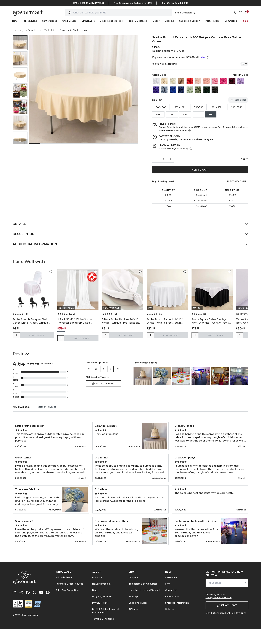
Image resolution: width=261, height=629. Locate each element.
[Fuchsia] (223, 81)
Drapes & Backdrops (111, 21)
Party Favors (212, 21)
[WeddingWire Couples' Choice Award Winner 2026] (28, 604)
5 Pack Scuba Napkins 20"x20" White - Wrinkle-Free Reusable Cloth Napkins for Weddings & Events (121, 321)
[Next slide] (20, 141)
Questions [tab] (48, 407)
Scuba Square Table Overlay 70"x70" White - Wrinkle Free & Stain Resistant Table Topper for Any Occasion (211, 321)
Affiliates (133, 609)
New (14, 21)
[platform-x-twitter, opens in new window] (34, 592)
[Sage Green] (189, 89)
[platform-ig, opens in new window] (14, 592)
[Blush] (198, 81)
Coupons (134, 577)
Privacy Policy (99, 602)
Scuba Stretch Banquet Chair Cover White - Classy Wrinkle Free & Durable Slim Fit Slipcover (32, 321)
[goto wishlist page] (240, 13)
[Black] (215, 89)
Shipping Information (177, 602)
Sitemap (133, 596)
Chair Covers (69, 21)
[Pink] (215, 81)
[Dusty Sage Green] (198, 89)
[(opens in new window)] (18, 604)
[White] (156, 81)
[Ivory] (172, 81)
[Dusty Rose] (206, 81)
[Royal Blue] (172, 89)
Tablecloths (50, 30)
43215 (197, 127)
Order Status (172, 596)
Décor (156, 21)
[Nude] (181, 81)
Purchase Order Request (69, 583)
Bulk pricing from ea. (168, 50)
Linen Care (171, 577)
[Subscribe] (244, 583)
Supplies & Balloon (189, 21)
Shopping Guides (138, 602)
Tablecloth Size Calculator (143, 583)
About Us (97, 577)
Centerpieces (49, 21)
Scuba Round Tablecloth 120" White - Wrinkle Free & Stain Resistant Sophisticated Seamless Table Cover (165, 321)
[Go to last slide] (20, 37)
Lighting (169, 21)
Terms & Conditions (103, 619)
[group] (20, 42)
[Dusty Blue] (164, 89)
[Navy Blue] (181, 89)
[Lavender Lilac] (240, 81)
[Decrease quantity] (156, 158)
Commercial (231, 21)
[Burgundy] (232, 81)
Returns (169, 609)
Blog (94, 590)
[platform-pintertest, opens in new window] (48, 592)
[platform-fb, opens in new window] (28, 592)
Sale (245, 21)
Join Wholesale (64, 577)
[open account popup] (234, 13)
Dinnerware (88, 21)
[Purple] (156, 89)
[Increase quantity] (170, 158)
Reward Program (101, 583)
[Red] (189, 81)
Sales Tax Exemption (67, 590)
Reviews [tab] (21, 407)
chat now (229, 605)
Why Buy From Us (102, 596)
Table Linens (29, 21)
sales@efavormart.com (219, 597)
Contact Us (171, 590)
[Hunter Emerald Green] (206, 89)
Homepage (19, 30)
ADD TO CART (200, 169)
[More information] (189, 130)
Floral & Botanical (138, 21)
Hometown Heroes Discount (144, 590)
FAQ (167, 583)
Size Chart (240, 100)
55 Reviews (171, 63)
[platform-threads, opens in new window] (21, 592)
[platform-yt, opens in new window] (41, 592)
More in (240, 74)
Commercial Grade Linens (73, 30)
